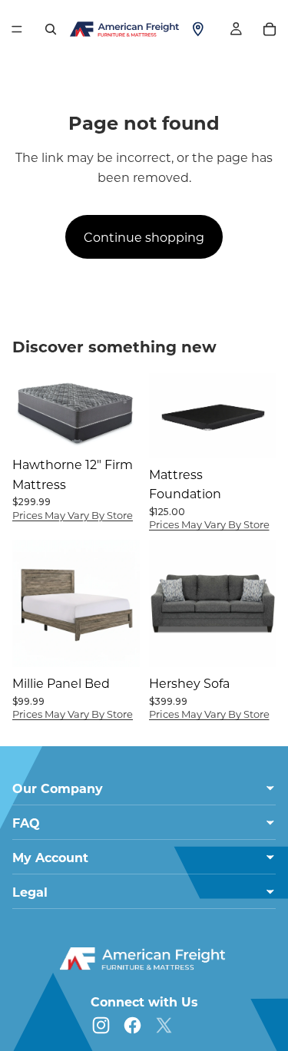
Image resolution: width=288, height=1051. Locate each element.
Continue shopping (144, 237)
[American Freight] (144, 958)
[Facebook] (132, 1025)
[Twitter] (164, 1025)
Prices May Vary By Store (72, 514)
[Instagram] (101, 1025)
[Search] (51, 29)
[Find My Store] (198, 29)
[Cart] (269, 29)
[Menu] (17, 29)
